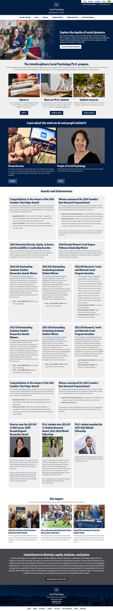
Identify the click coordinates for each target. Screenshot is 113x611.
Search (104, 1)
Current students (56, 113)
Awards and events (72, 17)
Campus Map (83, 609)
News (85, 1)
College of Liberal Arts (104, 4)
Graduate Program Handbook (89, 4)
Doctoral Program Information (70, 47)
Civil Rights (57, 609)
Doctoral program (24, 17)
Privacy (76, 609)
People (37, 17)
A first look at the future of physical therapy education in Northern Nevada (22, 531)
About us (24, 113)
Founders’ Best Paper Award (21, 205)
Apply (109, 1)
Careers (35, 609)
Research (45, 17)
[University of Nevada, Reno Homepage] (56, 590)
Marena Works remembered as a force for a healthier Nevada (87, 531)
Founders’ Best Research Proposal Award (74, 205)
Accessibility (42, 609)
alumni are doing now (62, 107)
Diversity (49, 609)
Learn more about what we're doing (56, 579)
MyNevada (90, 1)
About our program (88, 17)
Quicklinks (97, 1)
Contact (29, 609)
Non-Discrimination (67, 609)
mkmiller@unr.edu (56, 601)
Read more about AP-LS (21, 464)
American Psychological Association (53, 472)
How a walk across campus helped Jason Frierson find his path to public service (56, 531)
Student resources (57, 17)
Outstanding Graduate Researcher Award (25, 340)
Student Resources (89, 113)
